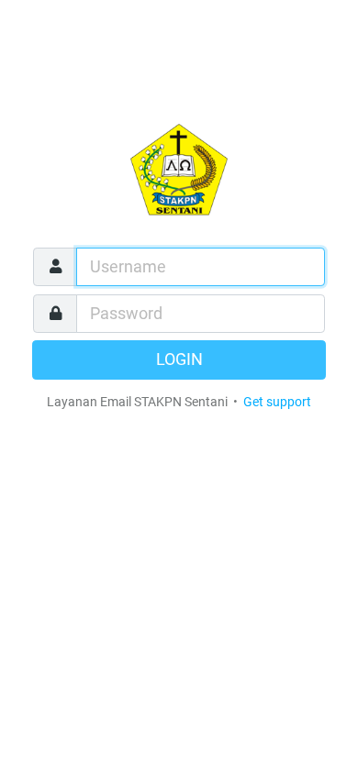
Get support (277, 401)
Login (179, 359)
